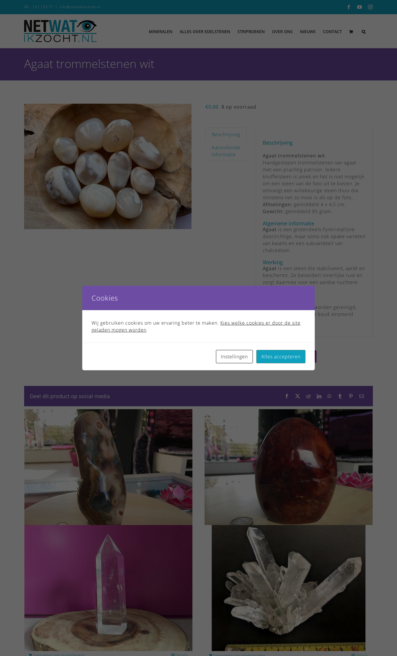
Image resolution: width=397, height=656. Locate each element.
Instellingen (234, 356)
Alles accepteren (281, 356)
